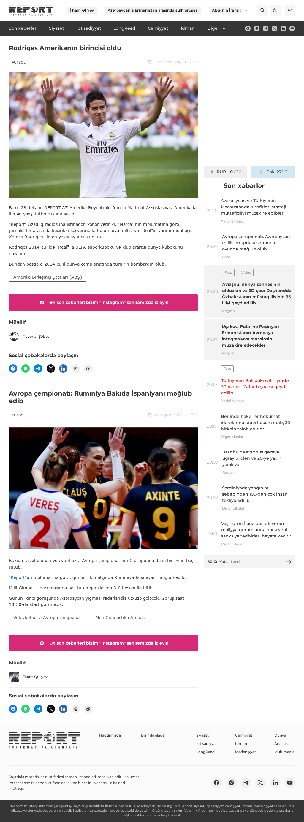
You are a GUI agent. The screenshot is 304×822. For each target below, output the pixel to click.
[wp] (25, 368)
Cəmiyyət (243, 735)
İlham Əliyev (82, 10)
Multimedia (284, 752)
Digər (213, 28)
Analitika (282, 743)
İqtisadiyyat (206, 743)
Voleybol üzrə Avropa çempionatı (48, 617)
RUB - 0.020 (229, 171)
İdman (241, 743)
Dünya (280, 735)
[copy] (88, 368)
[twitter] (274, 28)
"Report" (18, 577)
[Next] (242, 10)
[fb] (248, 28)
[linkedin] (283, 28)
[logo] (31, 10)
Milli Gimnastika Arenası (121, 617)
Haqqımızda (110, 735)
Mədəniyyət (245, 752)
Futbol (19, 62)
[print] (76, 368)
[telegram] (265, 28)
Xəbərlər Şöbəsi (36, 336)
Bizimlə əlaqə (152, 735)
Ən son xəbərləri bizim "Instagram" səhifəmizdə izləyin (109, 302)
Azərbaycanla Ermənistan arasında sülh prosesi (153, 10)
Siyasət (202, 735)
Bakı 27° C (276, 171)
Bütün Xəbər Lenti (223, 561)
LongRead (205, 752)
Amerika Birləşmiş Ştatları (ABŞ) (47, 277)
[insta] (256, 28)
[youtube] (292, 28)
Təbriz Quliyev (35, 677)
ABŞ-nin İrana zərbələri (234, 10)
